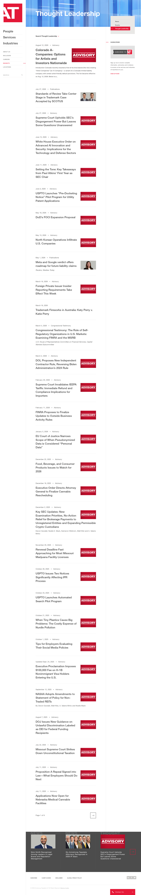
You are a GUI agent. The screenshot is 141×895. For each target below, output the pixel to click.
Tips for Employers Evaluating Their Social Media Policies (54, 645)
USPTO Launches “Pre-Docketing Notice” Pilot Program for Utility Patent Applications (56, 197)
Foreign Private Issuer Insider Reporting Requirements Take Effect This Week (54, 289)
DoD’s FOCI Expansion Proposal (55, 217)
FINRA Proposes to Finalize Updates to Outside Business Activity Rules (54, 415)
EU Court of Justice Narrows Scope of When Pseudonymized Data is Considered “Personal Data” (55, 441)
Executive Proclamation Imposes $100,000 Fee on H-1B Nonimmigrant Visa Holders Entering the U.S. (56, 672)
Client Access (46, 878)
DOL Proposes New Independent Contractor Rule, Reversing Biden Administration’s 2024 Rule (56, 364)
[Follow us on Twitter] (134, 877)
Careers (6, 59)
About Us (6, 52)
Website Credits (64, 888)
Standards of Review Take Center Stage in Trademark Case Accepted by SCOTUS (56, 97)
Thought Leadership (122, 28)
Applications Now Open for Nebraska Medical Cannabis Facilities (53, 799)
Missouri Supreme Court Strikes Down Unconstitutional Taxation (55, 751)
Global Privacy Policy (74, 878)
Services (9, 37)
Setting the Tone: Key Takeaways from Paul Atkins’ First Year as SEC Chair (56, 173)
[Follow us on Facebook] (131, 877)
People (8, 31)
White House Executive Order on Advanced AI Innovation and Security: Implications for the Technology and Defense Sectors (56, 147)
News (117, 21)
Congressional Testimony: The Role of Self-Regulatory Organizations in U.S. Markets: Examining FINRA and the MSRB (62, 333)
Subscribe (33, 878)
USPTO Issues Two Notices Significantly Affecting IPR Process (52, 577)
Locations (7, 67)
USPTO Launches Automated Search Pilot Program (54, 599)
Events (117, 25)
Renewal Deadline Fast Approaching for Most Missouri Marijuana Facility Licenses (55, 553)
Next (91, 815)
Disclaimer (59, 878)
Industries (10, 43)
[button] (115, 73)
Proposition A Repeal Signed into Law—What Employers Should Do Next (56, 775)
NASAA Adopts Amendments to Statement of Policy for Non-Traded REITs (55, 697)
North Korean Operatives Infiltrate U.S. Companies (56, 241)
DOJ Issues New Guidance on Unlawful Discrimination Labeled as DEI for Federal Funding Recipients (55, 727)
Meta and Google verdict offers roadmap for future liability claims (56, 263)
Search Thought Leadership (46, 36)
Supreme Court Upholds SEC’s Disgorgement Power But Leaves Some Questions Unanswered (56, 121)
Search (6, 75)
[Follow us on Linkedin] (128, 877)
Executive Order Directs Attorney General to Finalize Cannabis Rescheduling (56, 491)
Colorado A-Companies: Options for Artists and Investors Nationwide (51, 56)
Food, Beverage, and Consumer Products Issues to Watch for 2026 (55, 467)
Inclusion (7, 55)
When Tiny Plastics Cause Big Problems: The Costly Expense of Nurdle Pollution (56, 623)
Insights (6, 63)
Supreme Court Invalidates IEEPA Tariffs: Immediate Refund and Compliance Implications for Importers (56, 390)
